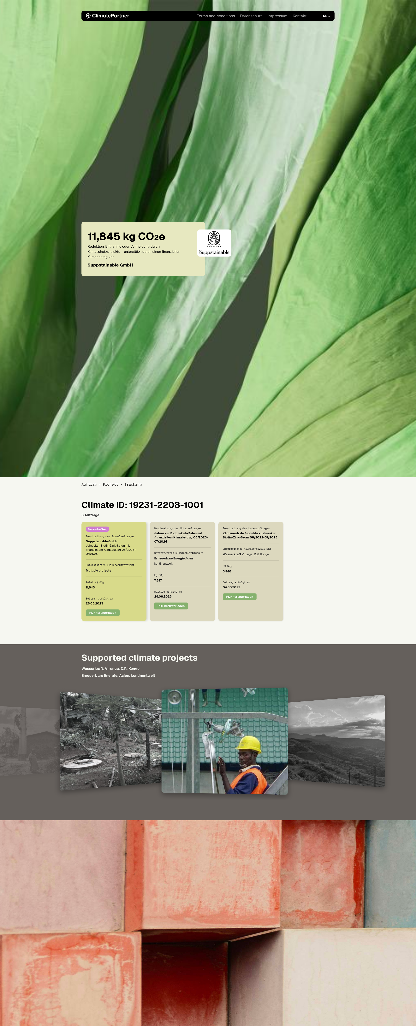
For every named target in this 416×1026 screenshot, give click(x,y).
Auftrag (89, 484)
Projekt (110, 484)
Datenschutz (251, 15)
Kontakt (300, 15)
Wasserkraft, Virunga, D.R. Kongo (110, 668)
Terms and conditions (216, 15)
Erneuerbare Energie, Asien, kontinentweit (118, 675)
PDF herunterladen (102, 613)
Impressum (278, 15)
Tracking (133, 484)
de (325, 16)
